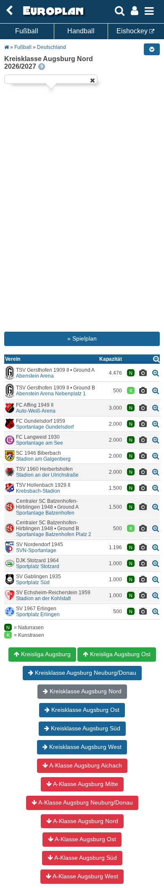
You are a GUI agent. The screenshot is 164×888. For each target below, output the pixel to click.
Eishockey (132, 31)
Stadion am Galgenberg (43, 459)
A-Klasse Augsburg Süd (85, 857)
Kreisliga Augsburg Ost (119, 654)
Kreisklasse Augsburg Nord (85, 691)
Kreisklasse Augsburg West (85, 746)
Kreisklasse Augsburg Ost (84, 709)
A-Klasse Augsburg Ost (84, 839)
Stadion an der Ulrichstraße (47, 475)
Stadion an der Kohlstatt (43, 598)
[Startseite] (52, 16)
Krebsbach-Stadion (38, 491)
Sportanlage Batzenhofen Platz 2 (53, 534)
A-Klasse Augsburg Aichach (85, 765)
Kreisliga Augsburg (45, 654)
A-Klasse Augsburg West (84, 876)
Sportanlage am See (39, 443)
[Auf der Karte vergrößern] (155, 372)
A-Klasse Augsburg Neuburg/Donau (85, 802)
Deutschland (51, 47)
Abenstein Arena (35, 376)
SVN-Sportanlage (36, 550)
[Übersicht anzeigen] (156, 358)
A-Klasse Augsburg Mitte (85, 784)
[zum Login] (9, 10)
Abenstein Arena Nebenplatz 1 (51, 394)
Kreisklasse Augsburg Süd (84, 728)
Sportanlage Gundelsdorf (45, 427)
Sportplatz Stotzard (37, 566)
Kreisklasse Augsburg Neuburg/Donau (84, 672)
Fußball (26, 31)
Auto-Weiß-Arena (36, 411)
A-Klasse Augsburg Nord (85, 821)
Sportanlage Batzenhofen (45, 513)
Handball (81, 31)
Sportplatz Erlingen (38, 614)
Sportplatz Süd (33, 582)
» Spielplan (82, 338)
